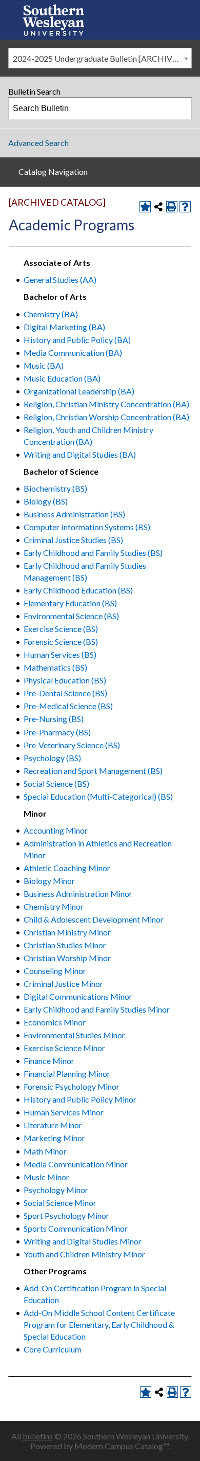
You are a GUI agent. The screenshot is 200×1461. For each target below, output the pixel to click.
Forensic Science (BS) (61, 641)
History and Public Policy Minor (80, 1099)
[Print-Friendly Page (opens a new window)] (171, 206)
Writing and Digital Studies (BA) (80, 454)
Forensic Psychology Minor (71, 1086)
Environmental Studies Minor (74, 1035)
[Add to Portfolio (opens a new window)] (145, 206)
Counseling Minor (55, 971)
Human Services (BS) (60, 654)
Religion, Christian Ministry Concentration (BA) (106, 404)
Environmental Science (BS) (71, 616)
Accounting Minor (56, 830)
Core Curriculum (53, 1349)
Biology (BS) (46, 501)
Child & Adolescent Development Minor (94, 919)
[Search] (181, 108)
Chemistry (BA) (51, 314)
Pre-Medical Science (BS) (68, 706)
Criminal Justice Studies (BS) (73, 540)
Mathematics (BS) (55, 667)
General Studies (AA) (60, 279)
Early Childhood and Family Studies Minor (97, 1009)
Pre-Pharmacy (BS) (57, 732)
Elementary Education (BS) (70, 603)
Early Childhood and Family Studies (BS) (93, 552)
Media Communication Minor (76, 1164)
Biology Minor (49, 881)
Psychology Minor (56, 1190)
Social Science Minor (60, 1202)
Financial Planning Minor (67, 1073)
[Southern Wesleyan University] (53, 20)
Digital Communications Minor (78, 996)
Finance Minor (49, 1061)
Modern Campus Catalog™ (121, 1446)
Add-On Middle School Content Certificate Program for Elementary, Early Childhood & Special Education (99, 1324)
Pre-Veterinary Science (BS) (72, 745)
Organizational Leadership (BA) (79, 391)
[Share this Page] (158, 206)
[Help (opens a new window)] (185, 206)
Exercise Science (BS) (61, 629)
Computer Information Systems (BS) (87, 527)
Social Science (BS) (56, 783)
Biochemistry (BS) (55, 488)
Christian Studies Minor (65, 945)
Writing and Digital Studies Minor (83, 1241)
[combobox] (100, 58)
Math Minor (45, 1151)
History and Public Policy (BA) (77, 340)
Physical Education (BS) (65, 680)
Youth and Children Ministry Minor (84, 1254)
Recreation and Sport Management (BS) (93, 770)
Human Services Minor (64, 1112)
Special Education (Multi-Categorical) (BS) (98, 796)
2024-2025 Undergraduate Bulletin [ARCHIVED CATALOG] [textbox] (102, 58)
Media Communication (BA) (73, 352)
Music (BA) (44, 365)
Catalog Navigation (53, 171)
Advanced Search (38, 143)
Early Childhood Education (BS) (78, 590)
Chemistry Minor (54, 906)
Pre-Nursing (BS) (54, 719)
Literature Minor (53, 1125)
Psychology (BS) (52, 758)
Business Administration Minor (78, 893)
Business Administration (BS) (74, 514)
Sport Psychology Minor (66, 1215)
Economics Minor (55, 1022)
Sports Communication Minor (76, 1228)
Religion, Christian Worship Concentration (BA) (106, 417)
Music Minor (46, 1177)
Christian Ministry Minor (67, 932)
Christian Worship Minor (67, 958)
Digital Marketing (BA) (64, 327)
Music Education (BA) (62, 378)
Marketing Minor (54, 1138)
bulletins (38, 1436)
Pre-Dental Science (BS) (65, 693)
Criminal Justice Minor (63, 983)
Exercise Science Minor (64, 1048)
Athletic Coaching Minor (67, 868)
